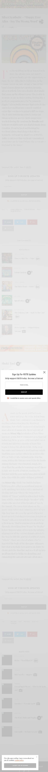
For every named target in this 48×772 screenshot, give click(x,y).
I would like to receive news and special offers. (25, 398)
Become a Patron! (35, 378)
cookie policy (19, 760)
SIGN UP (24, 392)
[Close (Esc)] (44, 373)
